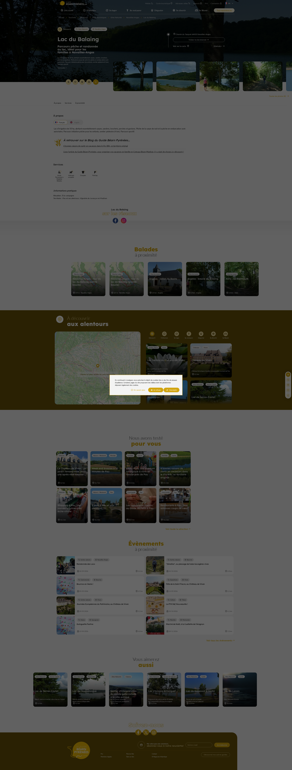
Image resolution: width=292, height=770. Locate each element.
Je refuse (157, 390)
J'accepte (173, 390)
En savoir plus (139, 390)
